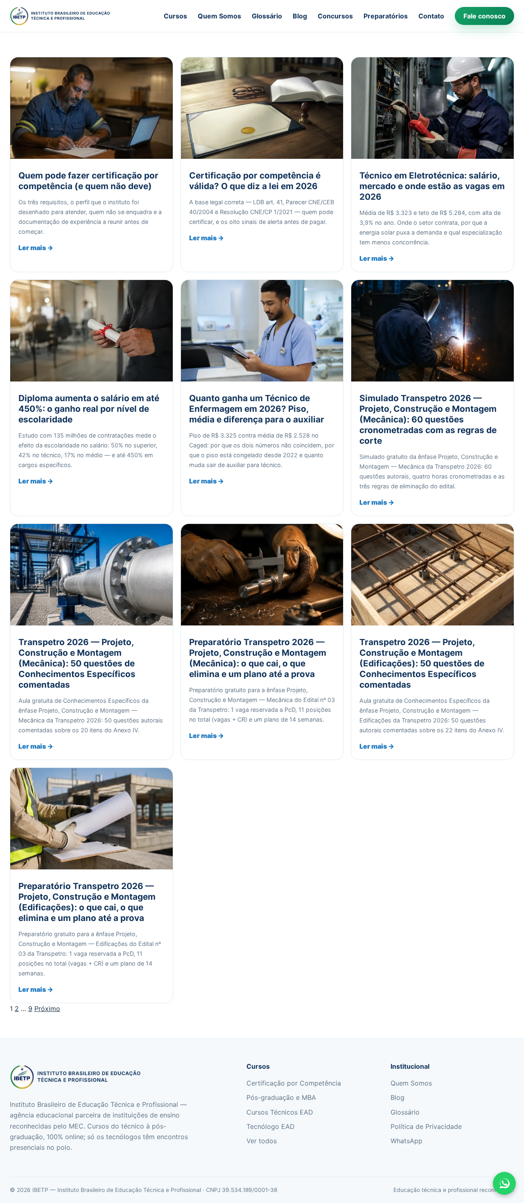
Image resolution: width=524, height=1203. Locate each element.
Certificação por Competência (293, 1083)
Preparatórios (386, 16)
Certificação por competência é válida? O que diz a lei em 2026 (255, 180)
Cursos (175, 16)
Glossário (267, 16)
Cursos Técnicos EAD (279, 1112)
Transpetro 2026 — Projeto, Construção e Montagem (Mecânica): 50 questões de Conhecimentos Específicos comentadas (77, 663)
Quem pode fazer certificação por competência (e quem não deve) (88, 180)
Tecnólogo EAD (270, 1126)
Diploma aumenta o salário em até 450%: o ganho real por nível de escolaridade (88, 408)
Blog (300, 16)
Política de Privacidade (426, 1126)
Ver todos (261, 1141)
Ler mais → (35, 248)
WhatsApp (406, 1141)
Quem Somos (219, 16)
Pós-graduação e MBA (281, 1097)
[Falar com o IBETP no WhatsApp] (504, 1183)
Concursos (335, 16)
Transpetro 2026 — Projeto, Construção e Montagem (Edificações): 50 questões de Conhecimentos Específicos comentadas (421, 663)
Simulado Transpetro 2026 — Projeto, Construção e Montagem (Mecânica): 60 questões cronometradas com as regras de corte (428, 419)
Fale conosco (484, 16)
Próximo (47, 1008)
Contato (431, 16)
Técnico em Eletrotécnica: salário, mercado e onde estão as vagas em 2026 (432, 186)
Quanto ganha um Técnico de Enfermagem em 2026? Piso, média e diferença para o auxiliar (256, 408)
